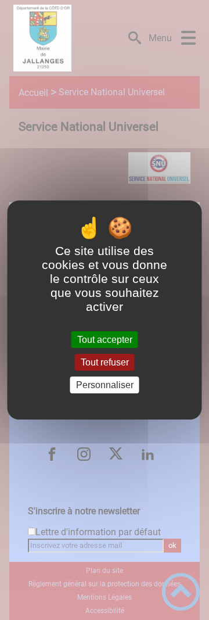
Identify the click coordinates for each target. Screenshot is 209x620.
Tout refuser (105, 362)
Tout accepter (104, 340)
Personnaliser (105, 385)
